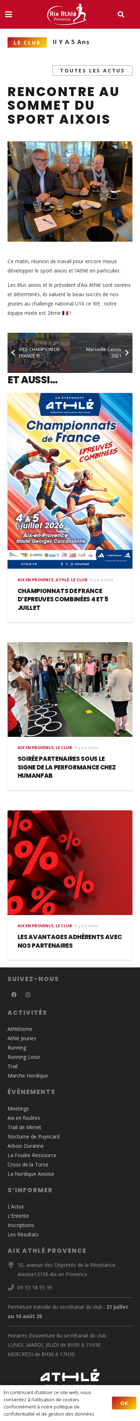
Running (17, 1047)
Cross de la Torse (28, 1164)
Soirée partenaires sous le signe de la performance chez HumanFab (67, 767)
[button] (8, 14)
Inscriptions (21, 1225)
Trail (13, 1066)
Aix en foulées (24, 1117)
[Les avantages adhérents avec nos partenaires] (70, 862)
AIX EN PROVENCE (35, 579)
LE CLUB (79, 579)
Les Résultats (23, 1234)
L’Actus (16, 1206)
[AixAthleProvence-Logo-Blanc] (67, 14)
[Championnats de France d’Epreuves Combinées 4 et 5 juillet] (70, 481)
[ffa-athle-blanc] (70, 1377)
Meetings (18, 1108)
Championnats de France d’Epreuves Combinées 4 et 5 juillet (63, 599)
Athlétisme (20, 1029)
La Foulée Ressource (32, 1155)
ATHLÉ (62, 579)
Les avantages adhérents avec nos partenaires (70, 941)
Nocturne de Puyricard (34, 1136)
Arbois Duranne (26, 1145)
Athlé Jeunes (22, 1038)
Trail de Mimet (24, 1127)
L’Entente (18, 1215)
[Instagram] (28, 995)
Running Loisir (24, 1056)
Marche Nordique (28, 1075)
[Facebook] (14, 995)
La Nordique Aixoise (31, 1173)
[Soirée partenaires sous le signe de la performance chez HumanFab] (70, 689)
